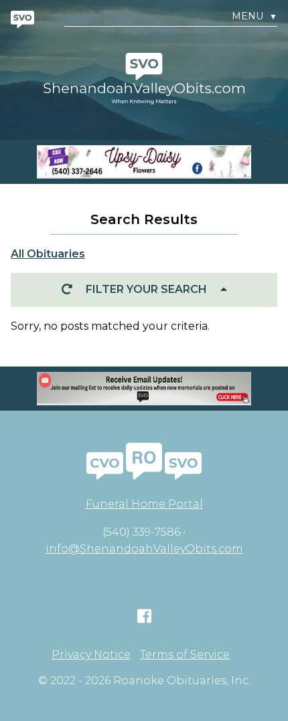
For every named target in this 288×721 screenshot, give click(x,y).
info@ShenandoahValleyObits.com (144, 548)
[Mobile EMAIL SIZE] (144, 388)
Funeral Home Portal (144, 504)
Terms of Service (185, 655)
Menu (254, 16)
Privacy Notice (91, 655)
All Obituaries (48, 253)
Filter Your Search (146, 289)
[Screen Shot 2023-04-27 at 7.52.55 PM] (144, 162)
